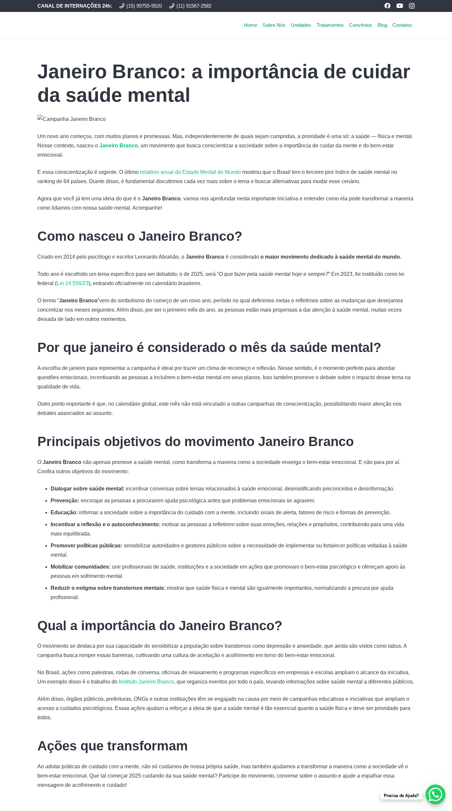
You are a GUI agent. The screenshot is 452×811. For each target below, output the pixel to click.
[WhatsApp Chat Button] (435, 794)
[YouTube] (399, 6)
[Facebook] (387, 6)
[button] (415, 25)
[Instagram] (412, 6)
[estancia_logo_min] (61, 25)
